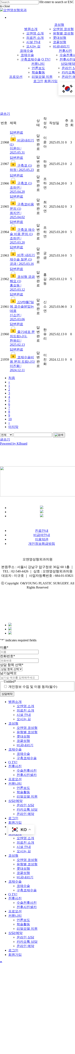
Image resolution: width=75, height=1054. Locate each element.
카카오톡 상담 (27, 809)
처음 (11, 378)
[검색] (59, 434)
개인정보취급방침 (41, 543)
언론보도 (23, 788)
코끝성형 (23, 741)
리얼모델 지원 (27, 796)
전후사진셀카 (27, 775)
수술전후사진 (27, 770)
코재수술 (15, 749)
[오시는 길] (10, 633)
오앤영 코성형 (27, 728)
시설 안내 (24, 714)
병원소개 (15, 701)
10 (10, 419)
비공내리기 (25, 745)
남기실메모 (8, 673)
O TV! (12, 762)
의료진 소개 (25, 710)
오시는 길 (24, 719)
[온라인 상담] (10, 629)
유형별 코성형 (27, 732)
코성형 (13, 723)
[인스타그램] (41, 516)
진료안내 (41, 530)
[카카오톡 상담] (10, 625)
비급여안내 (41, 535)
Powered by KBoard (13, 443)
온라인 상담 (25, 805)
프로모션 (15, 779)
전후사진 (15, 766)
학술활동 (23, 792)
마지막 (13, 427)
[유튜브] (41, 512)
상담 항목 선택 (11, 665)
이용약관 (41, 539)
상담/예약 (15, 801)
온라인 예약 (25, 814)
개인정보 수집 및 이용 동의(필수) (32, 686)
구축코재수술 (27, 758)
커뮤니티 (15, 783)
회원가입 (15, 822)
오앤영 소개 (25, 706)
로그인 (13, 818)
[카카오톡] (41, 507)
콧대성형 (23, 736)
